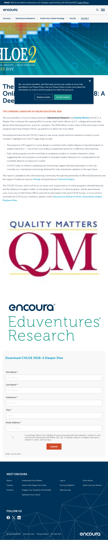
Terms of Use (28, 534)
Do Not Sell (56, 534)
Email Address (13, 422)
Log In (62, 481)
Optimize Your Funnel (31, 495)
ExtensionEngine (66, 179)
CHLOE (72, 18)
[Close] (90, 81)
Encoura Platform (67, 485)
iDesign (37, 179)
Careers (10, 485)
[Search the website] (97, 10)
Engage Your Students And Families (36, 490)
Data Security (65, 490)
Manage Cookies (43, 97)
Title (9, 410)
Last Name (12, 385)
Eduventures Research (25, 18)
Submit (54, 447)
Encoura (7, 18)
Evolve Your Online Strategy (52, 18)
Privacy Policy (42, 534)
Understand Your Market (32, 481)
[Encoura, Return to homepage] (10, 10)
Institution (12, 397)
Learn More (83, 2)
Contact (10, 490)
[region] (54, 91)
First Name (12, 372)
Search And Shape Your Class (34, 485)
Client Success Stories (92, 485)
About (9, 481)
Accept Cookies (62, 97)
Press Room (88, 481)
